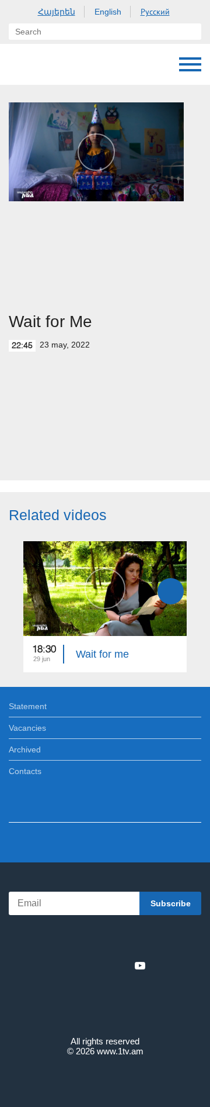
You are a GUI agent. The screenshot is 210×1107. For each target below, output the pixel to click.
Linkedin (101, 965)
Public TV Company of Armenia (20, 64)
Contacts (25, 771)
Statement (28, 706)
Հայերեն (56, 11)
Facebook (64, 965)
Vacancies (27, 728)
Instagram (121, 965)
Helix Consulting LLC (105, 1079)
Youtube (140, 965)
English (107, 11)
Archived (25, 749)
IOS (72, 939)
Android (138, 939)
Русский (155, 11)
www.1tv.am (120, 1051)
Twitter (81, 965)
